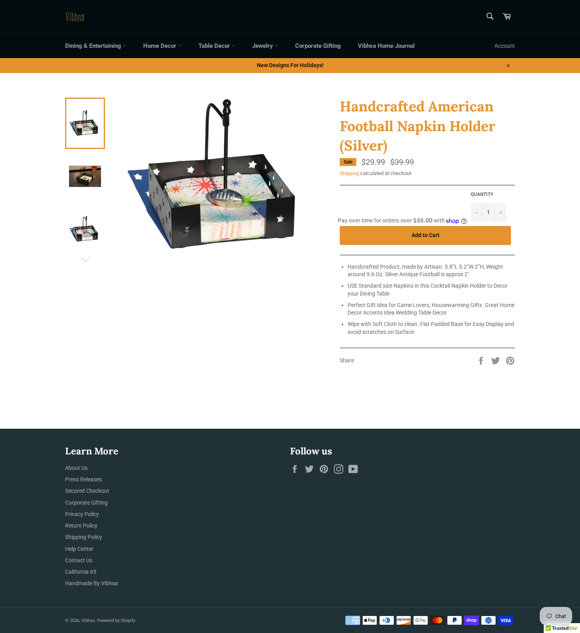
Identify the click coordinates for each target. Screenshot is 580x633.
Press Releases (83, 479)
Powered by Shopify (116, 620)
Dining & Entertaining (94, 45)
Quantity (482, 194)
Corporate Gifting (318, 45)
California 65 (80, 572)
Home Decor (160, 45)
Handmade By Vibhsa (91, 583)
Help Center (79, 549)
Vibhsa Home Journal (386, 45)
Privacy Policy (82, 514)
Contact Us (78, 560)
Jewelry (263, 45)
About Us (76, 468)
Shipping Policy (83, 537)
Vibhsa (88, 620)
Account (504, 46)
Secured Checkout (87, 491)
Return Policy (81, 525)
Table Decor (215, 45)
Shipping (349, 173)
